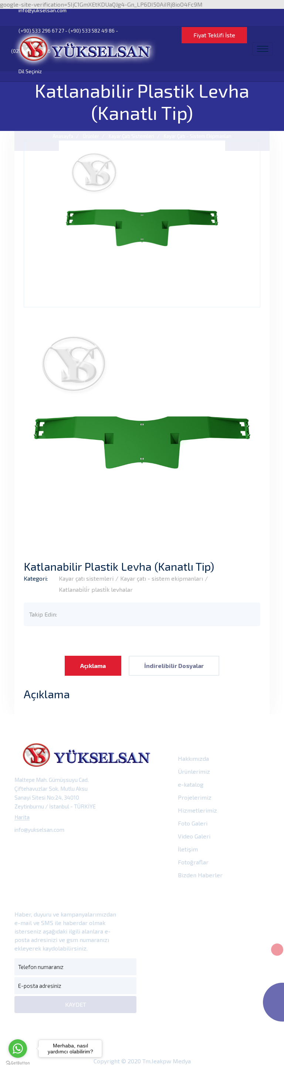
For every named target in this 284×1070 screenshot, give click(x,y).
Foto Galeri (191, 823)
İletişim (187, 849)
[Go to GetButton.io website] (18, 1062)
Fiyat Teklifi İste (214, 34)
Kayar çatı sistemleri (86, 578)
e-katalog (189, 784)
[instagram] (55, 847)
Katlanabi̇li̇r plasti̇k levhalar (96, 589)
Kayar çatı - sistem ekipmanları (161, 578)
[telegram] (38, 847)
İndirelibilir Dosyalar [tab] (174, 665)
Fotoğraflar (192, 861)
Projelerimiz (194, 797)
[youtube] (88, 847)
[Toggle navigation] (262, 48)
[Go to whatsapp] (18, 1048)
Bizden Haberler (199, 874)
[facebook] (22, 847)
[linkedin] (71, 847)
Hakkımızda (192, 758)
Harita (22, 817)
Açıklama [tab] (93, 665)
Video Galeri (193, 836)
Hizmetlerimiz (196, 810)
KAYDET (75, 1004)
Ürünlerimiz (193, 771)
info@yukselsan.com (42, 10)
